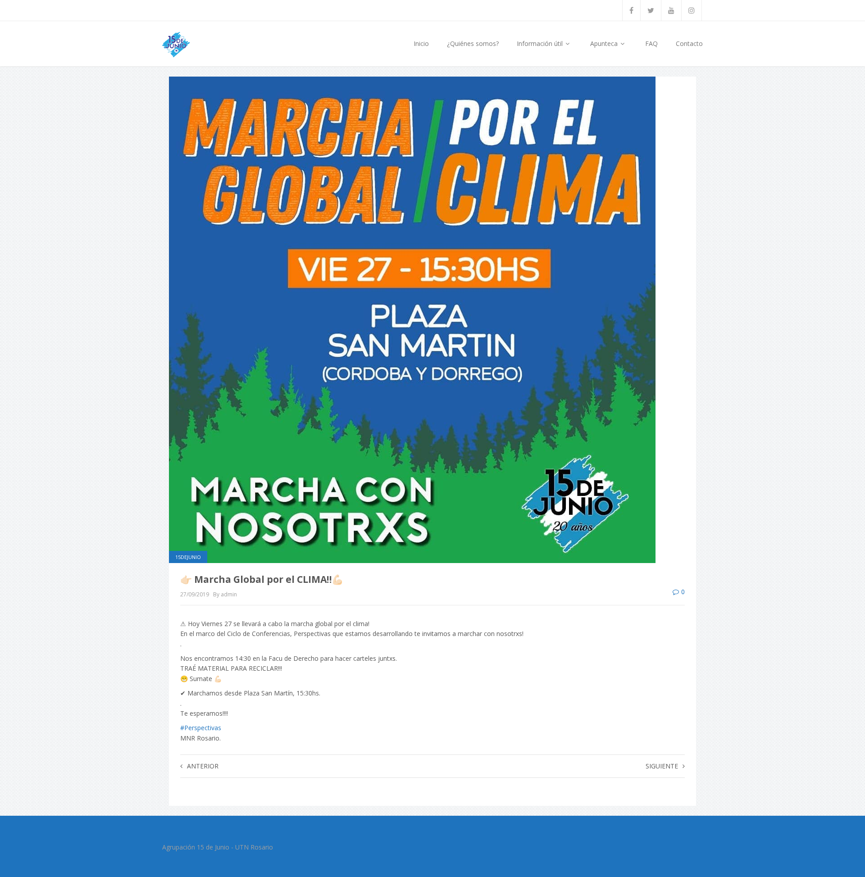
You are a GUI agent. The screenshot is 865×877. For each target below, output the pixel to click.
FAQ (651, 43)
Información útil (541, 43)
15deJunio (188, 557)
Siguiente (662, 766)
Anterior (203, 766)
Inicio (421, 43)
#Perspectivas (200, 727)
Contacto (689, 43)
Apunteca (604, 43)
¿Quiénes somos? (473, 43)
